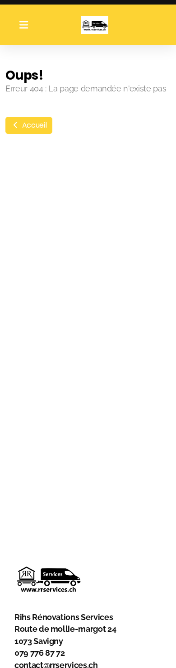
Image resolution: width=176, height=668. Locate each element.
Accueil (33, 125)
